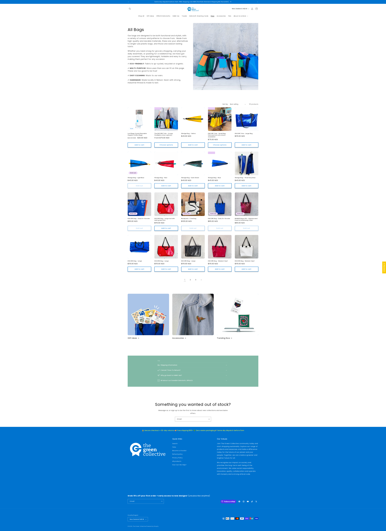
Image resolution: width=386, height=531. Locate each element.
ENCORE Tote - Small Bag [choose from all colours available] (217, 135)
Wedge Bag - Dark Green (190, 178)
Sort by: (225, 104)
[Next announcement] (257, 2)
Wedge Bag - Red (160, 178)
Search (175, 443)
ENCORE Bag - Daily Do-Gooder (139, 218)
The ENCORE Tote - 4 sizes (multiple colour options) (163, 134)
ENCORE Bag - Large (135, 261)
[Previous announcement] (128, 2)
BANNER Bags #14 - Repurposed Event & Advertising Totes (246, 219)
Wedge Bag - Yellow (188, 133)
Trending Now (223, 338)
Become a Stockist (179, 450)
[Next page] (201, 280)
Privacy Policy (177, 458)
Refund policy (177, 454)
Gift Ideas (132, 338)
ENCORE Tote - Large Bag (244, 133)
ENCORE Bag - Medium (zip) (218, 261)
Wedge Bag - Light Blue (136, 178)
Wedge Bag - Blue (214, 178)
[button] (130, 9)
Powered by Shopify (152, 526)
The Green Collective (139, 526)
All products (176, 461)
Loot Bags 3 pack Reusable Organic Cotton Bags (137, 134)
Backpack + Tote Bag (188, 218)
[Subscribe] (209, 419)
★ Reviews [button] (384, 267)
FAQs (174, 447)
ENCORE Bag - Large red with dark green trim (164, 219)
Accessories (178, 338)
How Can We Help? (179, 465)
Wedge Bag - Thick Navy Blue (245, 178)
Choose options (166, 145)
